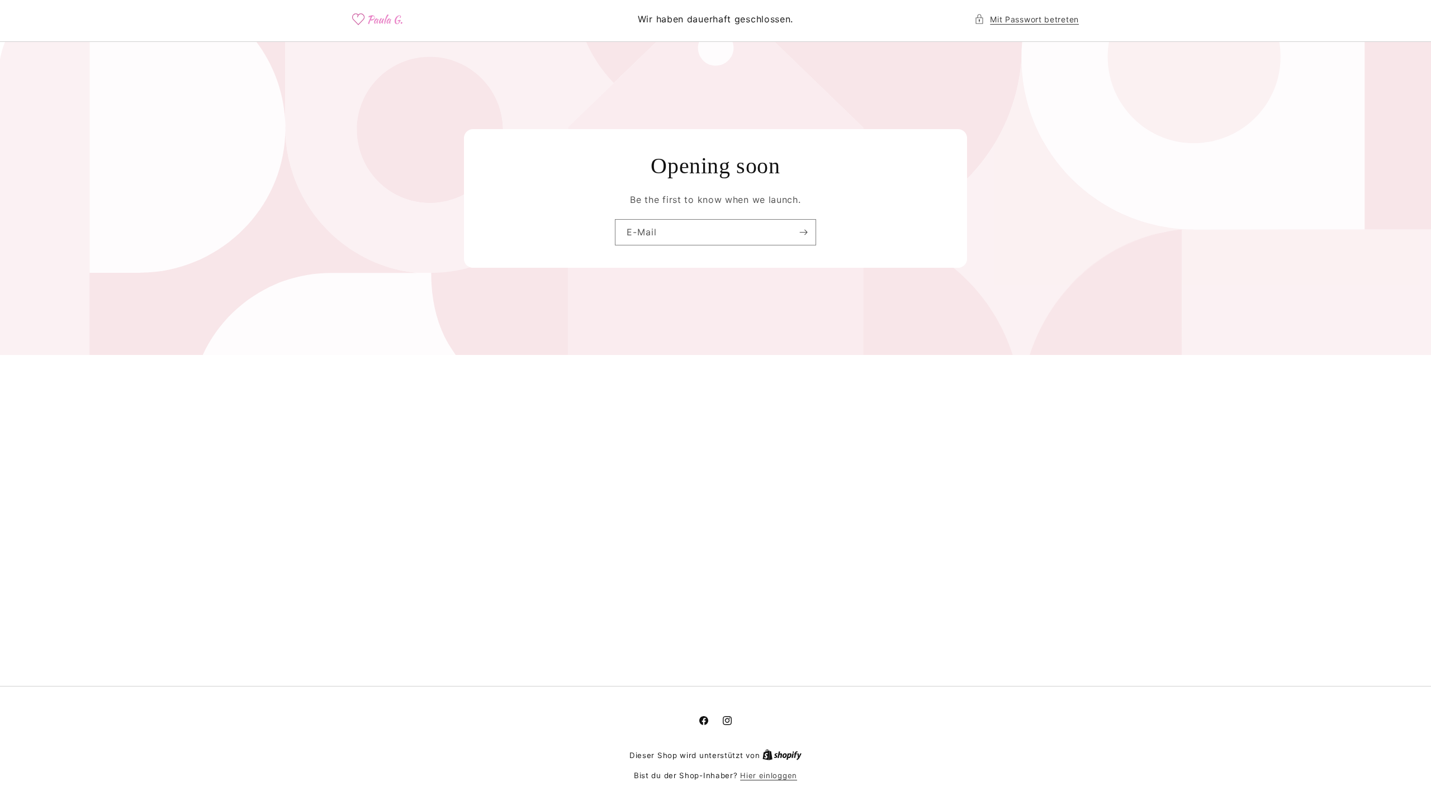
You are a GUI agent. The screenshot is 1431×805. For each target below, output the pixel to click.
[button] (1026, 19)
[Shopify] (782, 755)
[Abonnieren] (803, 232)
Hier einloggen (768, 775)
